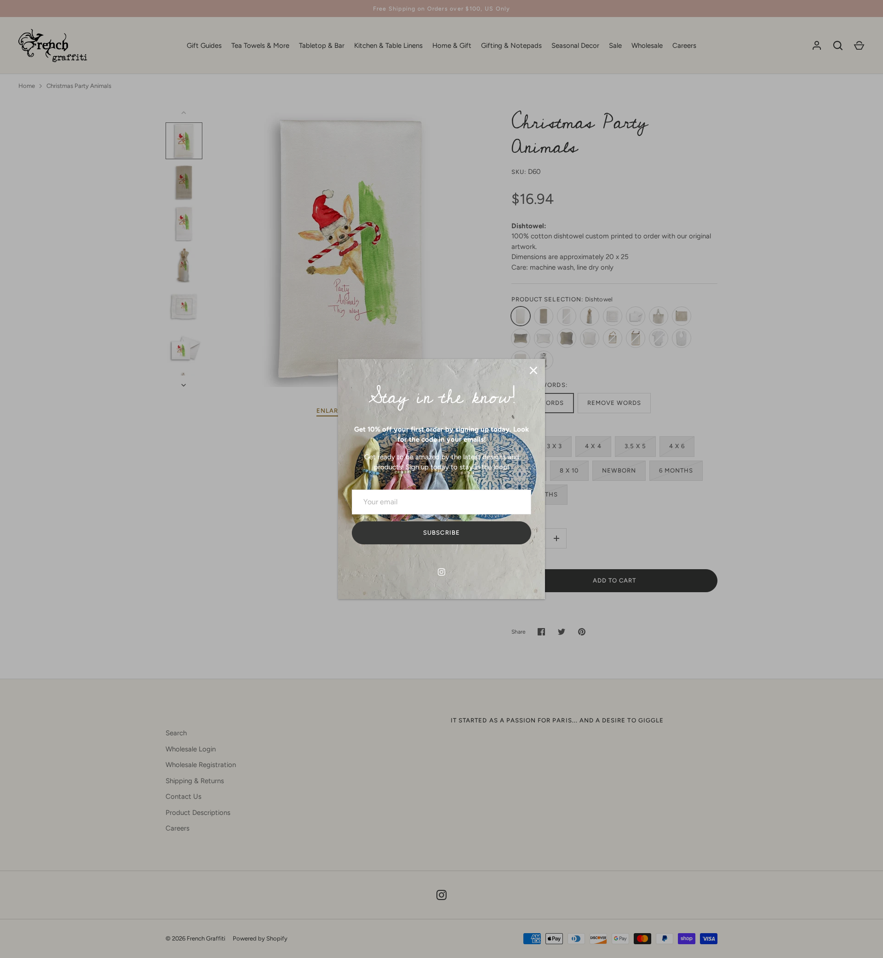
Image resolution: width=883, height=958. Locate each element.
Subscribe (441, 532)
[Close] (533, 370)
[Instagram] (441, 572)
